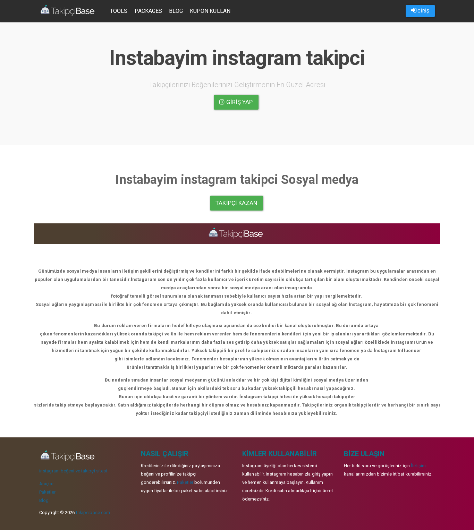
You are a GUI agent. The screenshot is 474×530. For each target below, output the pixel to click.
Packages (148, 11)
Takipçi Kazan (236, 202)
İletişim (418, 465)
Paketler (47, 492)
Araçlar (46, 483)
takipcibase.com (93, 512)
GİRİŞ (422, 11)
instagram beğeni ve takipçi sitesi (73, 470)
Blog (176, 11)
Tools (119, 11)
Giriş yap (239, 102)
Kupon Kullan (210, 11)
